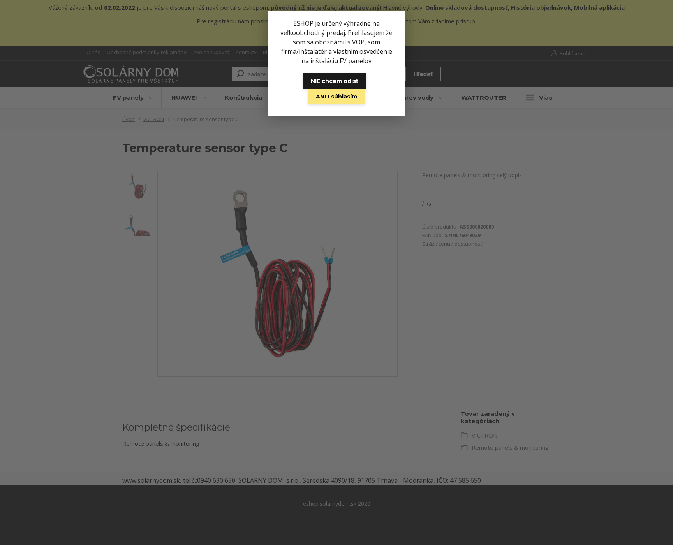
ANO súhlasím (336, 96)
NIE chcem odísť (334, 80)
